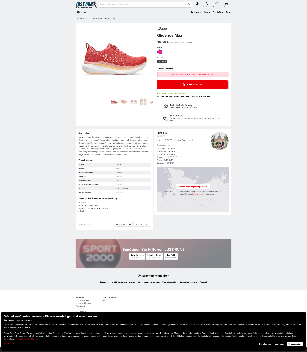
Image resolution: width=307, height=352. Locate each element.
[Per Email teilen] (147, 224)
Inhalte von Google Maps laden (193, 186)
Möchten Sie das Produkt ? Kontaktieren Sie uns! (183, 96)
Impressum (9, 343)
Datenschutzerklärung (28, 339)
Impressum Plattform (83, 303)
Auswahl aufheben (166, 68)
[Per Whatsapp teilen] (135, 224)
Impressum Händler (83, 300)
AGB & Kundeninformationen (123, 282)
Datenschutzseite (198, 194)
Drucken (122, 224)
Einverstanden (294, 344)
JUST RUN (80, 19)
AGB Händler (81, 309)
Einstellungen (265, 344)
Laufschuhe (97, 19)
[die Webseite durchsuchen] (188, 4)
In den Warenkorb (195, 84)
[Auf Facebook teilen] (130, 224)
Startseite (105, 300)
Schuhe (88, 19)
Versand (203, 282)
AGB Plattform (81, 312)
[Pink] (160, 52)
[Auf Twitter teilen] (141, 224)
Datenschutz (80, 306)
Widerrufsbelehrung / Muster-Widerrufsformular (157, 282)
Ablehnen (279, 344)
